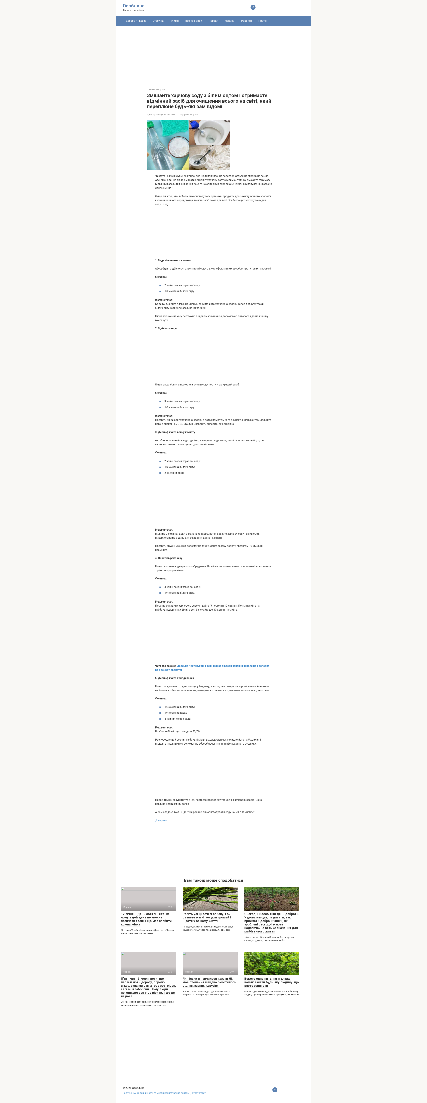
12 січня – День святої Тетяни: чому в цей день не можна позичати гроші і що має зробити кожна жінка (146, 919)
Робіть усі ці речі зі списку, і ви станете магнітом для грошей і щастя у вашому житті (207, 917)
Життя (175, 20)
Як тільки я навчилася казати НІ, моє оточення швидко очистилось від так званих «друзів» (209, 982)
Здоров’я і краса (136, 20)
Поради (213, 20)
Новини (229, 20)
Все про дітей (193, 20)
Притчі (262, 20)
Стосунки (158, 20)
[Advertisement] (213, 54)
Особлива (133, 6)
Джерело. (161, 820)
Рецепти (246, 20)
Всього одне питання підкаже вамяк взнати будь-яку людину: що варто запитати (271, 982)
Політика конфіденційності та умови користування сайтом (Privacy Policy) (164, 1093)
